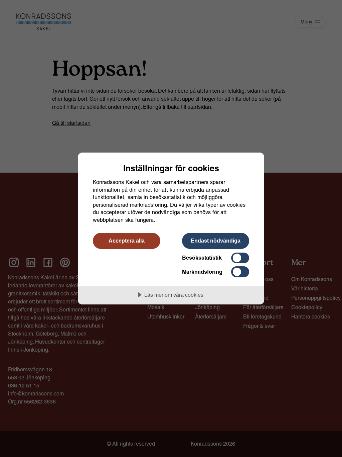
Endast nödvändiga (215, 241)
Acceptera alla (127, 241)
